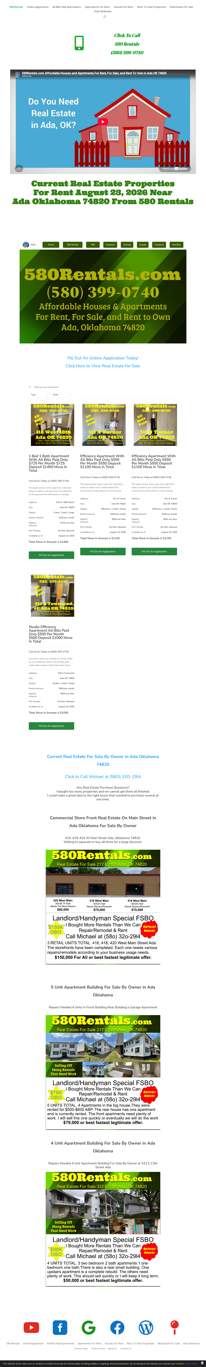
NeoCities (176, 244)
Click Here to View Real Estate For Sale (103, 366)
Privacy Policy (81, 1349)
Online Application (38, 7)
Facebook (110, 244)
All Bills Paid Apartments (66, 7)
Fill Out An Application (51, 555)
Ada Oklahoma (102, 11)
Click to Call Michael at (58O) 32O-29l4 (103, 777)
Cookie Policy (191, 1363)
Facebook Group (159, 245)
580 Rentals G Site (93, 245)
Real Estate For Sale (181, 7)
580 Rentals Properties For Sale (72, 245)
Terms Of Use (98, 1349)
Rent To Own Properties (151, 7)
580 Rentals (16, 7)
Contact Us (125, 1349)
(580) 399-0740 (127, 52)
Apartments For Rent (97, 7)
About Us (112, 1349)
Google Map (142, 245)
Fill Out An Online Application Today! (103, 358)
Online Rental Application (51, 245)
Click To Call (127, 35)
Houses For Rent (123, 7)
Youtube (127, 244)
